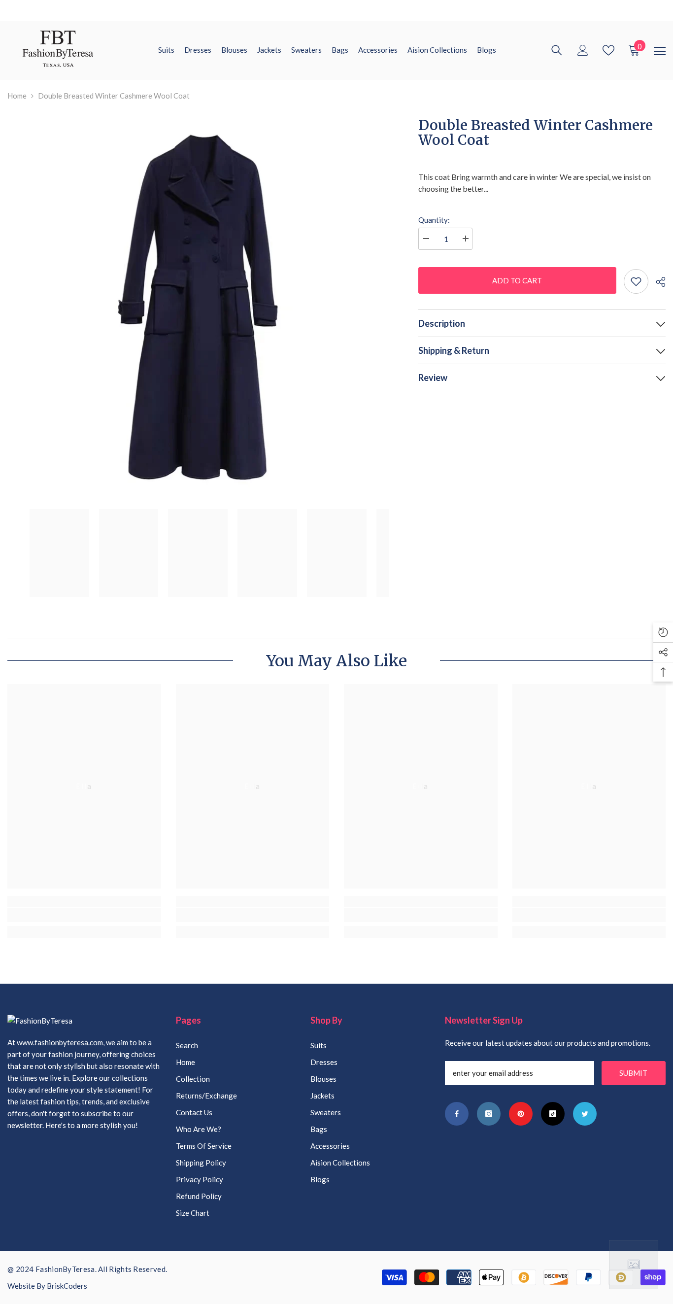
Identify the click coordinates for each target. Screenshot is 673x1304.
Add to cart (517, 280)
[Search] (556, 50)
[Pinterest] (521, 1114)
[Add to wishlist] (636, 281)
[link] (84, 915)
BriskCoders (67, 1285)
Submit (633, 1072)
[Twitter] (585, 1114)
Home (17, 95)
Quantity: (434, 219)
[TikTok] (553, 1114)
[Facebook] (457, 1114)
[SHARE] (657, 282)
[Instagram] (489, 1114)
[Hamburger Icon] (660, 51)
